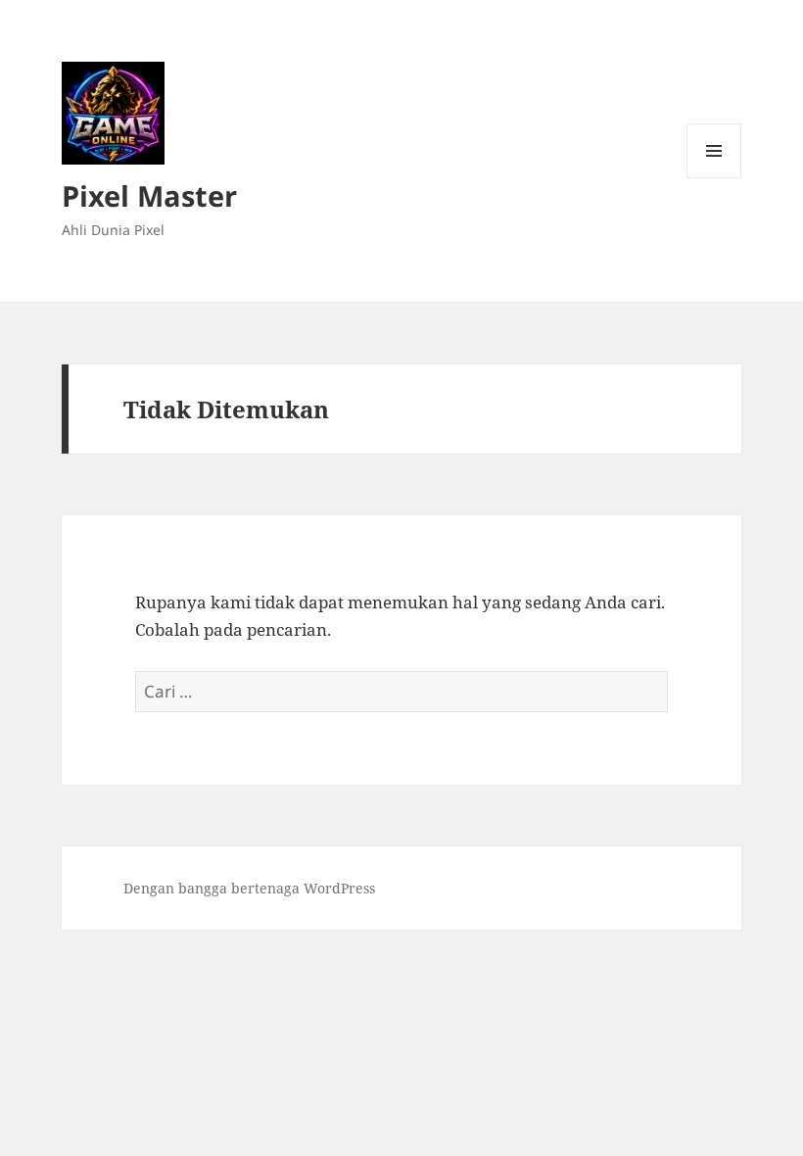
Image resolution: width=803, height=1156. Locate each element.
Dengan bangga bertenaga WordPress (249, 888)
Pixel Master (149, 195)
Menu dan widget (714, 177)
